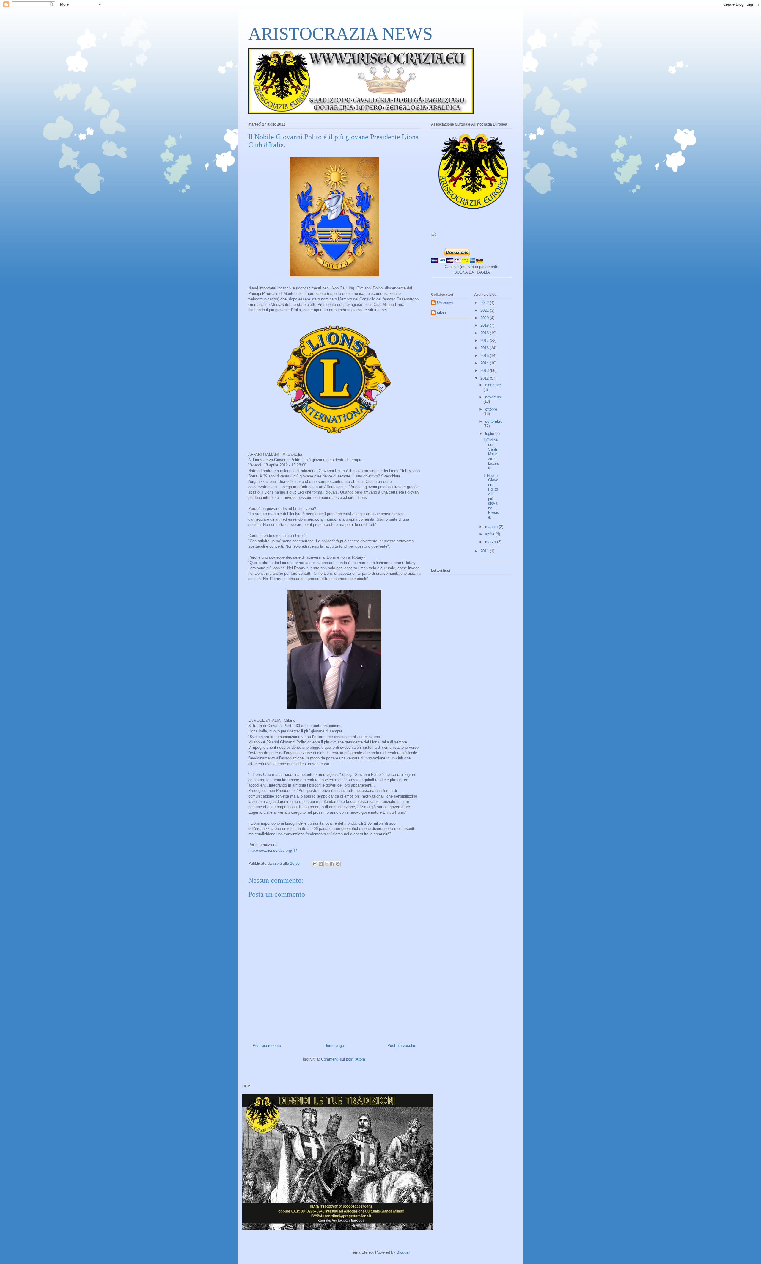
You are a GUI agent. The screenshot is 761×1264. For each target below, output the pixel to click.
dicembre (493, 385)
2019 (485, 325)
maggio (492, 526)
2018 (485, 333)
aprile (490, 534)
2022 (485, 302)
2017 (485, 340)
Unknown (445, 302)
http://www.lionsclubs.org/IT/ (272, 850)
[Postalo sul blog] (321, 864)
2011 (485, 551)
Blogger (403, 1252)
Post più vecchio (401, 1045)
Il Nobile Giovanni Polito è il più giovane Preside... (491, 496)
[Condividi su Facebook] (332, 864)
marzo (491, 542)
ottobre (491, 409)
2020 (485, 318)
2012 (485, 378)
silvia (441, 312)
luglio (490, 433)
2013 (485, 370)
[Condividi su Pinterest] (338, 864)
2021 (485, 310)
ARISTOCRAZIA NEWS (340, 33)
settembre (493, 421)
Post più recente (267, 1045)
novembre (493, 397)
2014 (485, 363)
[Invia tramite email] (315, 864)
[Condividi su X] (326, 864)
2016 (485, 348)
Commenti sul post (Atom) (343, 1059)
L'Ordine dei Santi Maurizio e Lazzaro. (491, 454)
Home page (334, 1045)
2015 (485, 355)
